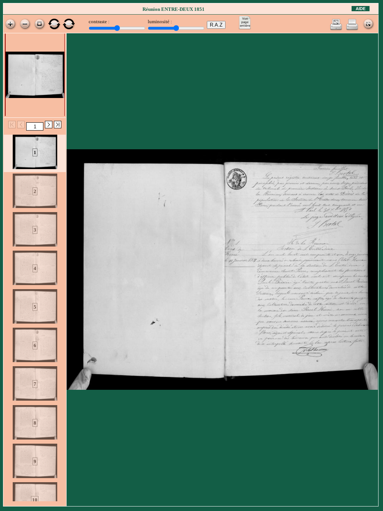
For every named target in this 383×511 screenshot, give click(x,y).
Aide (360, 8)
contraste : (99, 21)
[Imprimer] (352, 29)
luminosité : (160, 21)
